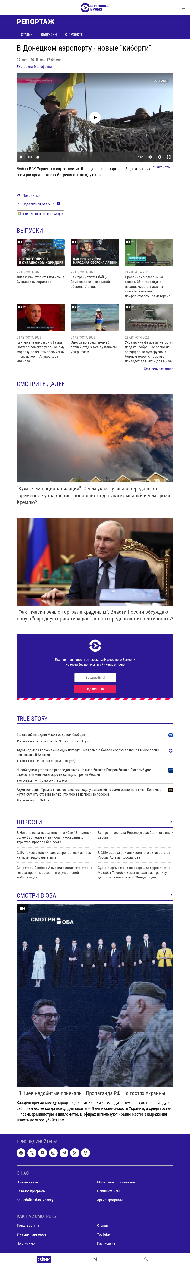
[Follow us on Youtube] (42, 1153)
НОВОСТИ (29, 822)
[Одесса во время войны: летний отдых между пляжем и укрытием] (95, 317)
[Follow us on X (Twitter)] (31, 1153)
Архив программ (110, 1200)
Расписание (106, 1243)
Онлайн (103, 1225)
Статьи (27, 34)
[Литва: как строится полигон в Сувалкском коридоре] (41, 252)
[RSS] (74, 1153)
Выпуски (49, 34)
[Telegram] (95, 1259)
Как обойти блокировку (35, 1200)
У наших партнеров (32, 1234)
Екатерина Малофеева (34, 66)
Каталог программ (31, 1191)
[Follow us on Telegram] (64, 1153)
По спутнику (26, 1243)
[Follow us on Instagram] (53, 1153)
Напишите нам (108, 1191)
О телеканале (27, 1182)
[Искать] (146, 1259)
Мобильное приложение (116, 1182)
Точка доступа (28, 1225)
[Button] (29, 196)
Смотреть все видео (158, 369)
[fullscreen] (168, 157)
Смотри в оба (36, 895)
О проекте (74, 34)
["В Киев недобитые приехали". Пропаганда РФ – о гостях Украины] (95, 995)
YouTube (103, 1234)
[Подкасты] (85, 1153)
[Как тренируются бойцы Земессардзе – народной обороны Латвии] (95, 252)
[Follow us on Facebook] (21, 1153)
